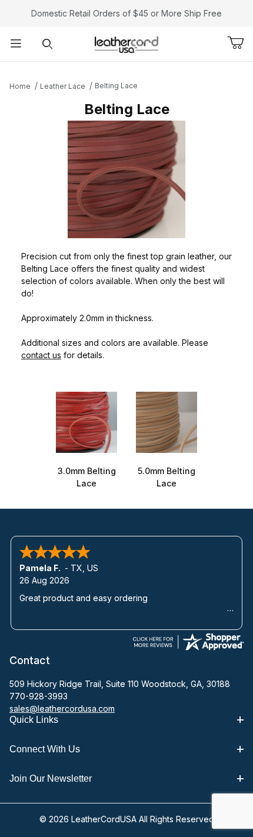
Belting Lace (116, 85)
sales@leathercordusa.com (62, 708)
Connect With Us (44, 749)
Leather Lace (62, 86)
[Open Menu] (16, 43)
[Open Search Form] (48, 43)
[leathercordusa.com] (126, 43)
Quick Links (33, 720)
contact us (41, 355)
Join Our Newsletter (50, 778)
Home (20, 86)
